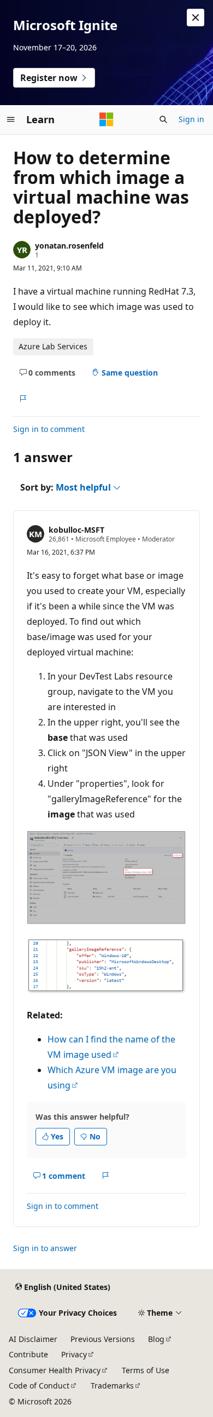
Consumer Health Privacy (54, 1370)
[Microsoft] (106, 119)
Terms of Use (145, 1370)
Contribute (28, 1354)
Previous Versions (102, 1339)
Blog (156, 1339)
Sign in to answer (45, 1248)
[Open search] (163, 119)
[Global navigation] (11, 119)
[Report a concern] (22, 398)
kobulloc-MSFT (76, 530)
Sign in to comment (49, 429)
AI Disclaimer (33, 1339)
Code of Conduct (39, 1385)
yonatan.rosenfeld (69, 245)
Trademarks (112, 1385)
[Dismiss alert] (195, 17)
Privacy (74, 1354)
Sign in (191, 119)
